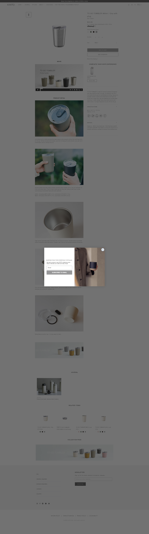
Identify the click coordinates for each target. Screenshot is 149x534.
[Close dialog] (102, 249)
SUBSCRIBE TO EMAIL (59, 272)
